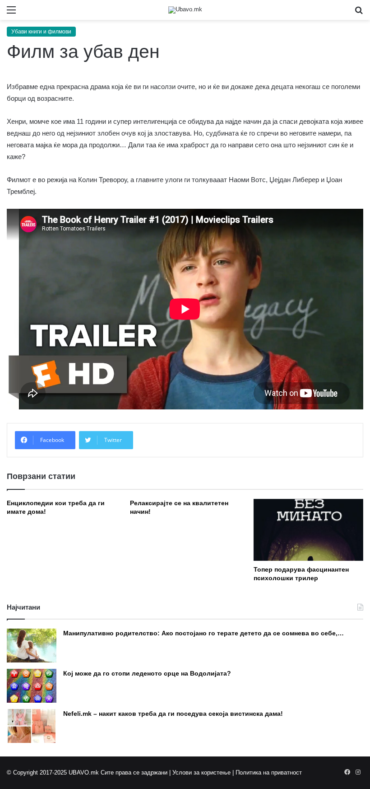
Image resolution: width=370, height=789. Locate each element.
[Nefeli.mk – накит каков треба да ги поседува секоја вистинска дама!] (31, 726)
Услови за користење (201, 772)
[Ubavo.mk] (185, 10)
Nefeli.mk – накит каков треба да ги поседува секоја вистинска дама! (174, 713)
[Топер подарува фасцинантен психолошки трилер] (308, 530)
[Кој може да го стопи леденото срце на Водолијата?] (31, 686)
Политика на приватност (269, 772)
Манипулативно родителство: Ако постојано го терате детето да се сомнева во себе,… (203, 633)
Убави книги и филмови (41, 31)
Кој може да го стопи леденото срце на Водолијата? (147, 673)
